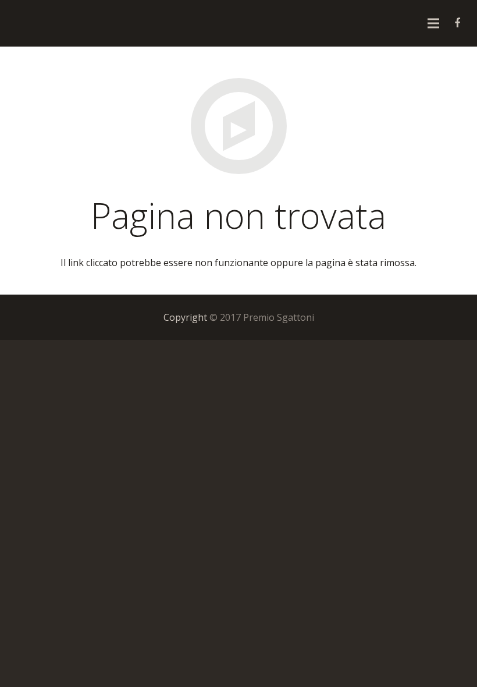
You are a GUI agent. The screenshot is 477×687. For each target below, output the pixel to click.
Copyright (185, 317)
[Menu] (433, 23)
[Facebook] (457, 23)
